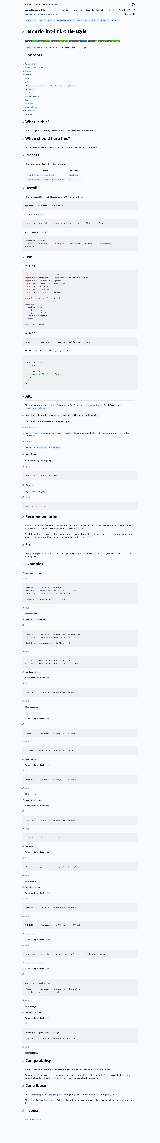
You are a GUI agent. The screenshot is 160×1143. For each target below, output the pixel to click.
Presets (28, 71)
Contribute (30, 110)
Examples (29, 103)
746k (129, 14)
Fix (26, 100)
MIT (123, 10)
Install (28, 74)
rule (50, 20)
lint (42, 20)
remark (31, 20)
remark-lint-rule (65, 20)
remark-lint (40, 10)
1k (130, 10)
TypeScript (74, 405)
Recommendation (33, 96)
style (115, 20)
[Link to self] (23, 32)
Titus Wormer (37, 1119)
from (48, 447)
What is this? (30, 64)
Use (27, 78)
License (28, 114)
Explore (37, 4)
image (105, 20)
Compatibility (31, 107)
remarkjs (29, 10)
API (26, 82)
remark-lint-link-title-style (37, 14)
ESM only (43, 197)
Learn (44, 4)
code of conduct (48, 1100)
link (95, 20)
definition (83, 20)
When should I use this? (35, 67)
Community (53, 4)
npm (82, 197)
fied (28, 4)
